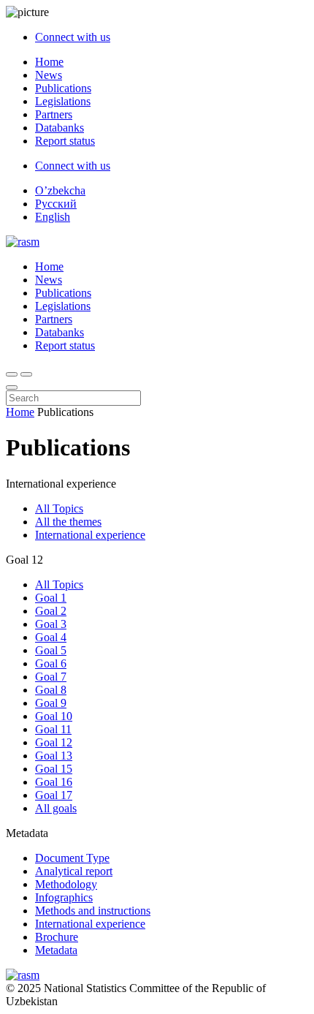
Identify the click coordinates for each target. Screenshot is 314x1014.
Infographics (64, 897)
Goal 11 (53, 729)
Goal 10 (53, 716)
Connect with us (72, 37)
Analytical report (73, 871)
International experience (90, 535)
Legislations (63, 101)
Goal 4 (50, 637)
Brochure (56, 937)
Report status (65, 141)
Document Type (72, 858)
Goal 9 (50, 703)
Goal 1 (50, 597)
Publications (63, 88)
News (48, 75)
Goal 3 (50, 624)
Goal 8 (50, 690)
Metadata (56, 950)
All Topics (59, 508)
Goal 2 (50, 611)
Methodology (66, 884)
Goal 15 (53, 769)
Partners (53, 114)
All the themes (68, 521)
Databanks (59, 127)
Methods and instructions (92, 910)
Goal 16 (53, 782)
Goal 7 (50, 676)
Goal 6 (50, 663)
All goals (56, 808)
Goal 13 (53, 755)
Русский (56, 203)
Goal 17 (53, 795)
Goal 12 (53, 742)
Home (49, 62)
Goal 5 (50, 650)
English (52, 217)
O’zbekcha (60, 190)
